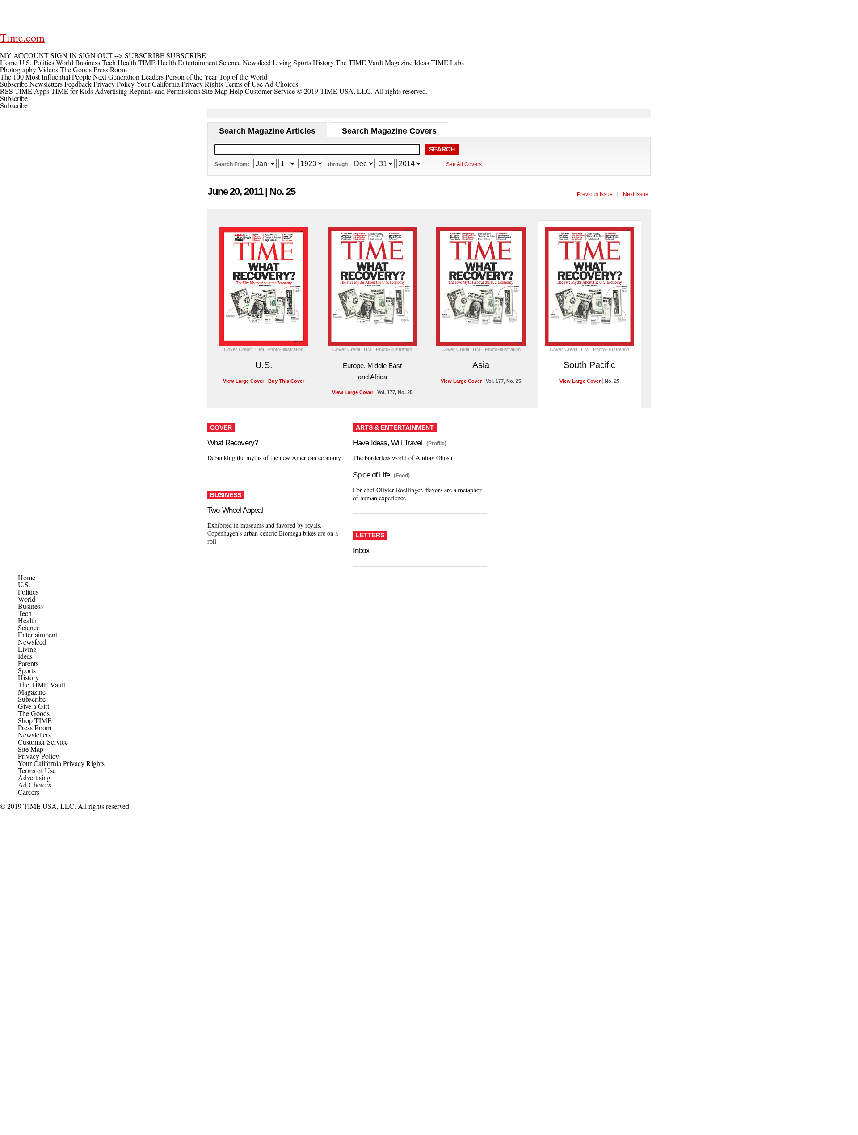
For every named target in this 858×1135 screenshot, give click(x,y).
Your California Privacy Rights (179, 83)
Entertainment (37, 634)
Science (29, 627)
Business (30, 606)
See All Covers (464, 164)
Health (27, 620)
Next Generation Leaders (128, 76)
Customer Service (270, 91)
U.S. (264, 365)
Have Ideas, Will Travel (387, 443)
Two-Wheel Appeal (235, 510)
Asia (480, 365)
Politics (28, 591)
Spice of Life (371, 475)
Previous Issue (595, 194)
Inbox (361, 550)
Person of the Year (191, 76)
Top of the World (243, 76)
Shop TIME (35, 720)
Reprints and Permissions (164, 91)
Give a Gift (33, 706)
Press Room (34, 727)
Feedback (78, 83)
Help (236, 91)
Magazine (32, 691)
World (26, 598)
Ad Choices (282, 83)
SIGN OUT (96, 55)
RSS (6, 91)
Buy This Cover (286, 381)
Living (27, 648)
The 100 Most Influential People (45, 76)
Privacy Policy (114, 83)
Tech (25, 613)
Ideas (25, 656)
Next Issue (635, 194)
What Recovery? (232, 443)
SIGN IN (63, 55)
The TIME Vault (41, 684)
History (28, 677)
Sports (27, 670)
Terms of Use (244, 83)
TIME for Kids (72, 91)
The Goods (34, 713)
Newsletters (46, 83)
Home (26, 577)
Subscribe (14, 83)
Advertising (111, 91)
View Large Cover (243, 381)
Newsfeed (32, 641)
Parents (28, 663)
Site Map (214, 91)
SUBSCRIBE (144, 55)
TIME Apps (32, 91)
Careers (28, 791)
